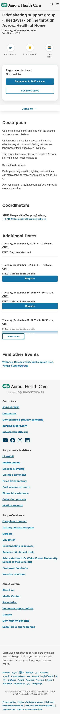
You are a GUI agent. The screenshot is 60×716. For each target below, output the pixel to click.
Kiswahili (7, 683)
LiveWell (8, 456)
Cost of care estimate (16, 487)
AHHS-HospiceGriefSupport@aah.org (26, 219)
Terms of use (9, 709)
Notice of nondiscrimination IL (40, 706)
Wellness (7, 362)
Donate (7, 614)
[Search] (51, 4)
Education (9, 539)
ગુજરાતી (6, 676)
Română (30, 680)
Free (50, 362)
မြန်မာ (21, 672)
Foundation (9, 602)
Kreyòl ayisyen (18, 676)
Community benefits (15, 620)
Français (44, 672)
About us (8, 590)
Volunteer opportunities (17, 608)
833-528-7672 (10, 407)
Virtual (6, 365)
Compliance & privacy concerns (22, 419)
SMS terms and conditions (29, 709)
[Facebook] (12, 440)
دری (36, 672)
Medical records (12, 505)
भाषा (28, 676)
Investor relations (13, 574)
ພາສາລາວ (12, 680)
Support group (19, 365)
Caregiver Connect (14, 521)
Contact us (9, 413)
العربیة (14, 672)
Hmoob (35, 676)
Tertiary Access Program (18, 527)
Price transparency (14, 481)
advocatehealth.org (15, 431)
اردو (28, 683)
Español (6, 672)
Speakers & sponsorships (18, 626)
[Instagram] (20, 440)
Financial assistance (15, 493)
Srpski (49, 680)
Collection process (14, 499)
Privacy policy (9, 702)
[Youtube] (5, 440)
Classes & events (13, 468)
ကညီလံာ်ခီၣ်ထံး (47, 676)
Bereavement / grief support (30, 362)
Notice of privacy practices (30, 702)
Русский (40, 680)
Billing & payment (14, 474)
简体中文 (29, 672)
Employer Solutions (15, 568)
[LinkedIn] (27, 440)
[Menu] (57, 4)
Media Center (11, 596)
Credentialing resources (18, 546)
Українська (19, 683)
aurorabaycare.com (14, 425)
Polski (21, 680)
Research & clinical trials (18, 552)
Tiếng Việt (37, 683)
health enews (11, 462)
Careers (7, 533)
